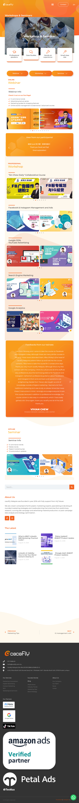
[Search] (71, 487)
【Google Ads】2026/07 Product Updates (64, 554)
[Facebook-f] (7, 518)
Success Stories (33, 678)
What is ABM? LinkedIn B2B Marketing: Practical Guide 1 (28, 538)
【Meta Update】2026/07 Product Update (64, 537)
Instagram (66, 799)
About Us (56, 678)
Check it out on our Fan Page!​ (19, 95)
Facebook (59, 799)
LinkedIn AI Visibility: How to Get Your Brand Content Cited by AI (27, 555)
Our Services (7, 678)
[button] (52, 4)
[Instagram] (12, 518)
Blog (29, 681)
